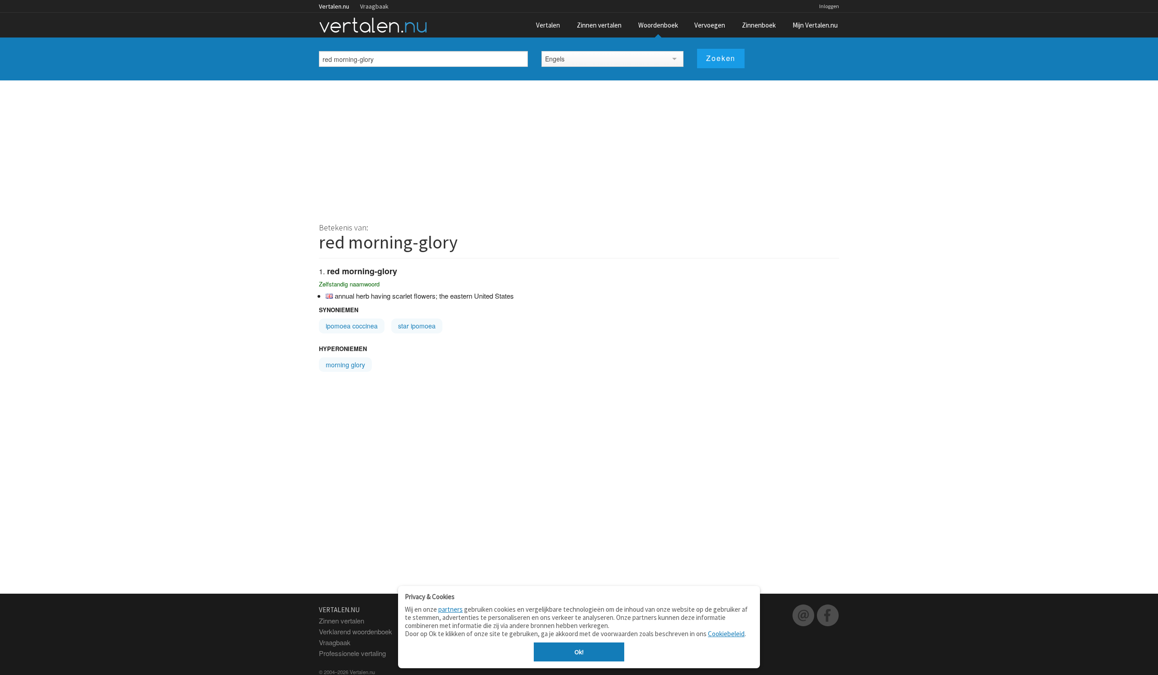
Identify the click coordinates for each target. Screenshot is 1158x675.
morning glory (345, 364)
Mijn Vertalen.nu (815, 25)
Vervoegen (709, 25)
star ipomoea (417, 325)
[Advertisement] (579, 148)
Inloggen (829, 6)
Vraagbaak (374, 6)
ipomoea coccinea (352, 325)
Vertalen (548, 25)
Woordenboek (658, 25)
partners (450, 609)
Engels (555, 58)
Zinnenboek (759, 25)
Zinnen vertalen (599, 25)
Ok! (579, 652)
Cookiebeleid (726, 633)
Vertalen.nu (334, 6)
